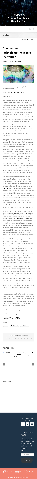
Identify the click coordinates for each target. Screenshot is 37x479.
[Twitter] (27, 424)
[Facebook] (23, 424)
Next (31, 40)
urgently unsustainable (22, 214)
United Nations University (17, 92)
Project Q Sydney (9, 61)
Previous (25, 40)
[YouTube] (32, 424)
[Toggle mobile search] (30, 29)
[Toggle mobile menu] (33, 29)
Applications (19, 61)
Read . (11, 310)
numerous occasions (22, 218)
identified (6, 188)
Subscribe (26, 460)
